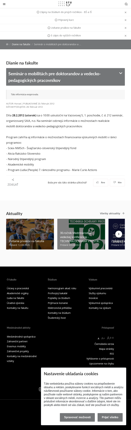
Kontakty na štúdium (59, 312)
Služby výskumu (97, 293)
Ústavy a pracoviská (18, 288)
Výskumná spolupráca (101, 303)
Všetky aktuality (110, 213)
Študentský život (57, 317)
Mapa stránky (106, 348)
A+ (103, 338)
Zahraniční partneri (17, 341)
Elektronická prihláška (59, 308)
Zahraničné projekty (18, 351)
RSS (112, 353)
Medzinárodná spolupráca (21, 336)
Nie (119, 182)
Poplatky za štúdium (59, 298)
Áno (102, 182)
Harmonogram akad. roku (62, 288)
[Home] (7, 44)
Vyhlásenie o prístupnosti (100, 358)
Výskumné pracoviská (100, 288)
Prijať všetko (110, 417)
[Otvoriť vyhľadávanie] (126, 4)
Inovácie (93, 298)
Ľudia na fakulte (15, 298)
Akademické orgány (17, 293)
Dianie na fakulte (21, 44)
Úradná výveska (15, 303)
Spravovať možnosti (77, 417)
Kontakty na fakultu (17, 308)
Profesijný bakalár (58, 293)
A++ (110, 338)
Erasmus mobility (16, 346)
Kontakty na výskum (100, 308)
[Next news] (118, 234)
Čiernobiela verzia (104, 344)
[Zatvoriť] (4, 4)
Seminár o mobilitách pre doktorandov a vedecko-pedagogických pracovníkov (54, 76)
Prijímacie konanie (58, 303)
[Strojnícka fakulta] (65, 4)
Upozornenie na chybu (101, 363)
